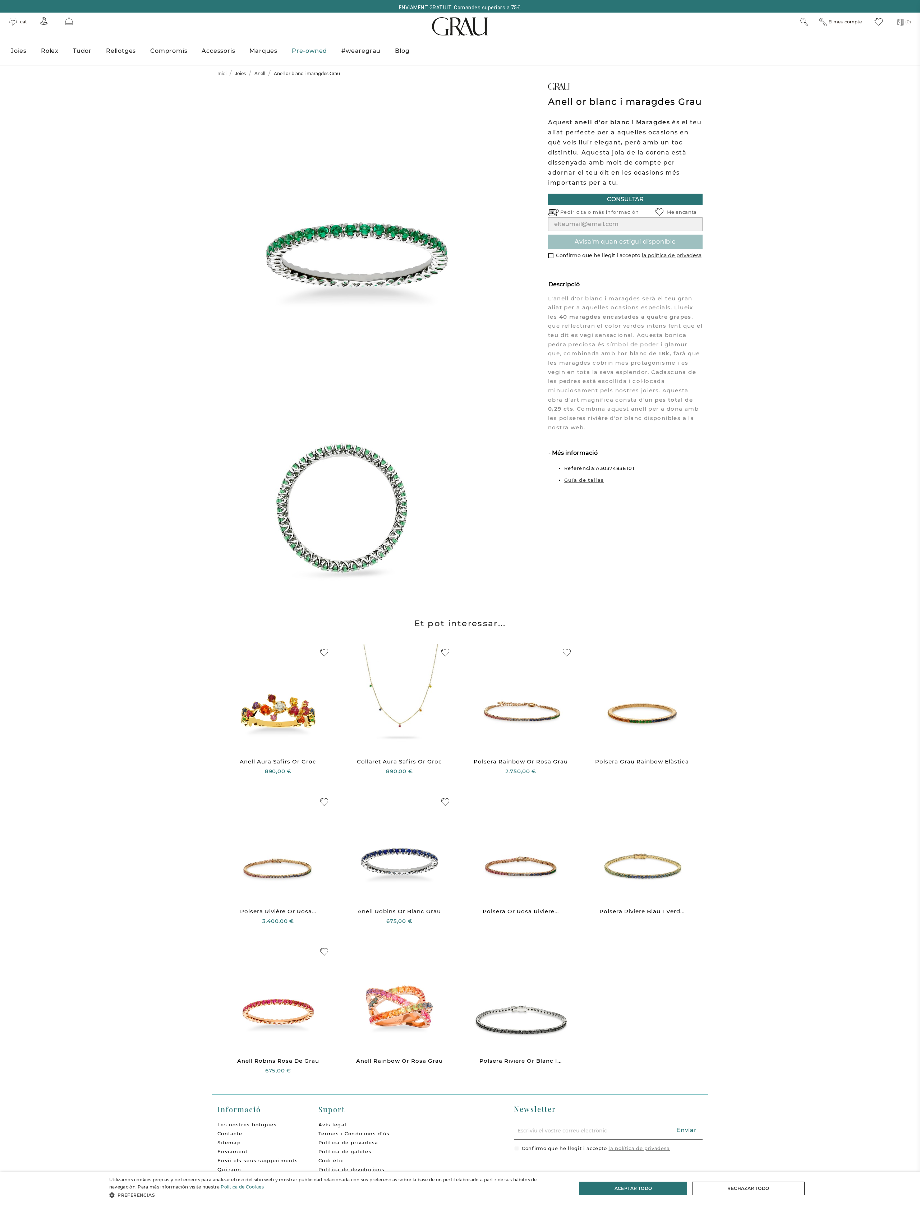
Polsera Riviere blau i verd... (642, 911)
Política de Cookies (242, 1187)
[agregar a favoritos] (324, 652)
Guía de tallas (584, 480)
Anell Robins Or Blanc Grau (399, 911)
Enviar (686, 1130)
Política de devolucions (351, 1169)
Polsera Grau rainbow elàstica (642, 761)
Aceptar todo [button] (633, 1188)
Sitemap (229, 1142)
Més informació (574, 452)
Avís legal (332, 1124)
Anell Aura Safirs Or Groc (278, 761)
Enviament (232, 1151)
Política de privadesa (348, 1142)
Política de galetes (345, 1151)
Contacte (229, 1133)
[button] (336, 1195)
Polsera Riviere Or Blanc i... (520, 1060)
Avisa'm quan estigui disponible (625, 241)
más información (616, 212)
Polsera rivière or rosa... (278, 911)
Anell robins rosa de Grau (278, 1060)
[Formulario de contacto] (69, 21)
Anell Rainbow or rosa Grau (399, 1060)
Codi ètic (331, 1160)
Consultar (625, 199)
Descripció (564, 284)
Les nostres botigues (247, 1124)
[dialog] (460, 1188)
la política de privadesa (672, 255)
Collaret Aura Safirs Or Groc (399, 761)
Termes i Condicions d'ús (354, 1133)
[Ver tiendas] (44, 21)
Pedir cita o (576, 212)
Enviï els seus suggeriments (257, 1160)
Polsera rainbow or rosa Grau (521, 761)
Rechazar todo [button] (748, 1188)
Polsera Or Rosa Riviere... (521, 911)
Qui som (229, 1169)
